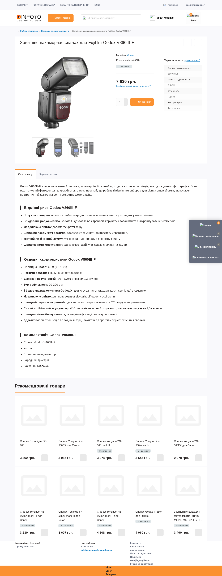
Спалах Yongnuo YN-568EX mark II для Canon (109, 515)
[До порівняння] (198, 42)
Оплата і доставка (44, 5)
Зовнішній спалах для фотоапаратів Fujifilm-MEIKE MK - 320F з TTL (188, 515)
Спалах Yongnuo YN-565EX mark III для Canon (32, 515)
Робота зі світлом (29, 31)
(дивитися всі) (192, 60)
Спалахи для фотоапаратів (55, 31)
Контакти (22, 5)
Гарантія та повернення (74, 5)
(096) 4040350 (165, 18)
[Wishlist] (48, 401)
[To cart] (44, 457)
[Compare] (48, 407)
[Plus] (126, 100)
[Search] (84, 17)
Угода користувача (141, 563)
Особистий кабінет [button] (195, 5)
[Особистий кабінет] (205, 257)
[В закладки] (187, 42)
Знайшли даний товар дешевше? (133, 86)
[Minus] (126, 104)
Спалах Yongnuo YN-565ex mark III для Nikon (70, 515)
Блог (97, 5)
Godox (130, 55)
